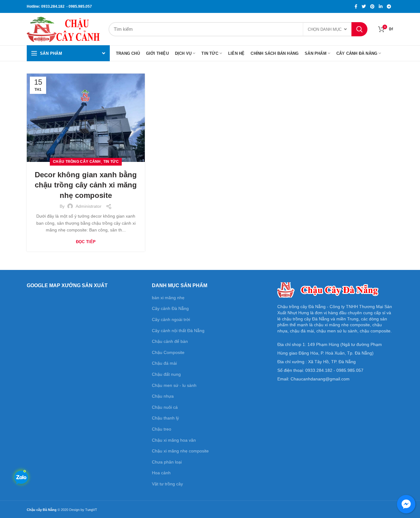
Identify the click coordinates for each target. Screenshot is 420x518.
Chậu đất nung (166, 374)
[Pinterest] (372, 6)
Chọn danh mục (325, 29)
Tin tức (111, 161)
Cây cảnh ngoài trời (171, 319)
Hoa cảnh (161, 472)
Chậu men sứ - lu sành (174, 385)
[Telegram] (389, 6)
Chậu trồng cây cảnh (77, 161)
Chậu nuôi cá (165, 407)
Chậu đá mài (164, 363)
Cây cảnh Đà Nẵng (170, 308)
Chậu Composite (168, 352)
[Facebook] (355, 6)
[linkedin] (381, 6)
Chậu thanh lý (165, 418)
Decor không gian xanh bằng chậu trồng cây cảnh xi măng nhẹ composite (86, 185)
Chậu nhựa (163, 396)
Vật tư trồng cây (167, 483)
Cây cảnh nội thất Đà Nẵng (178, 330)
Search (359, 29)
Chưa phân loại (167, 462)
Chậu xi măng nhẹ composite (180, 450)
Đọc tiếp (86, 242)
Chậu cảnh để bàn (170, 341)
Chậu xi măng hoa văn (174, 440)
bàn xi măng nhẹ (168, 297)
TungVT (91, 510)
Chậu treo (161, 429)
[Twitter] (363, 6)
